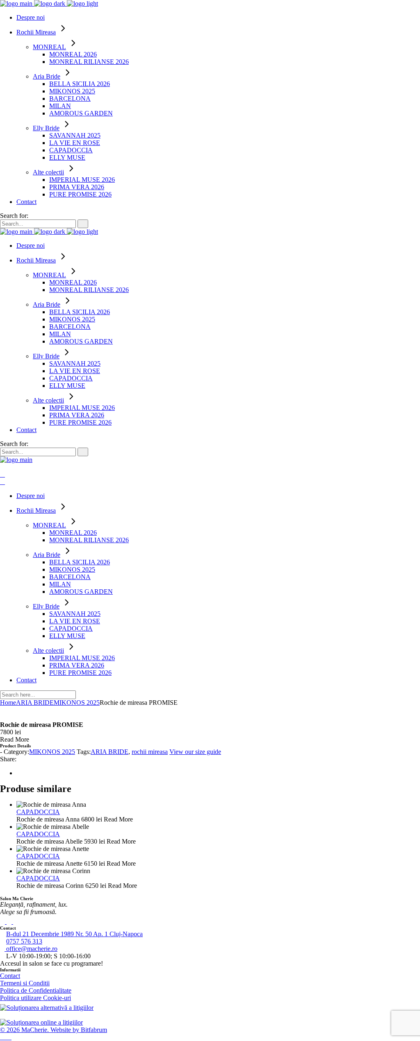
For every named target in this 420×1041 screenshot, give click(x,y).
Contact (10, 975)
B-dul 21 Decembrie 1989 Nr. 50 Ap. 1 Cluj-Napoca (74, 933)
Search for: (14, 215)
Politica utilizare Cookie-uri (35, 997)
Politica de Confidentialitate (35, 990)
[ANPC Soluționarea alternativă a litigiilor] (47, 1007)
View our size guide (195, 751)
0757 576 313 (24, 941)
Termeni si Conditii (25, 983)
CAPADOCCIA (38, 811)
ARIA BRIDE (109, 751)
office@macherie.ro (31, 948)
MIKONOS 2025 (52, 751)
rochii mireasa (150, 751)
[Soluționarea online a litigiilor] (41, 1022)
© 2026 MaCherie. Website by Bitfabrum (53, 1029)
